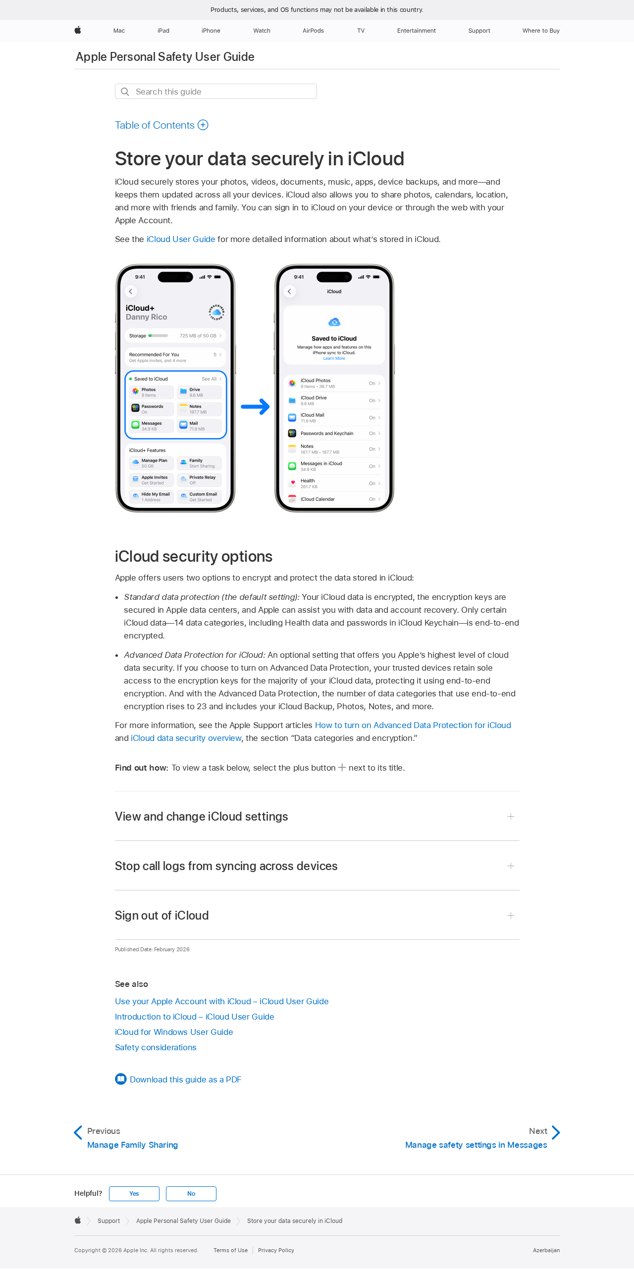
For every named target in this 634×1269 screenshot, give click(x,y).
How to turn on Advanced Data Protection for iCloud (413, 725)
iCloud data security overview (186, 738)
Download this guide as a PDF (186, 1079)
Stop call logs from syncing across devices (226, 866)
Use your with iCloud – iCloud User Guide (222, 1001)
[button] (162, 124)
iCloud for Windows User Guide (174, 1032)
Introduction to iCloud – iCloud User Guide (194, 1017)
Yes (134, 1193)
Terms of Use (230, 1250)
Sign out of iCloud (162, 915)
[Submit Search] (125, 92)
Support (109, 1221)
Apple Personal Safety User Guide (165, 56)
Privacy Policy (276, 1250)
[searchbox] (216, 91)
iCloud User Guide (181, 239)
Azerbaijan (546, 1250)
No (191, 1193)
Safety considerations (156, 1047)
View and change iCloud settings (202, 816)
